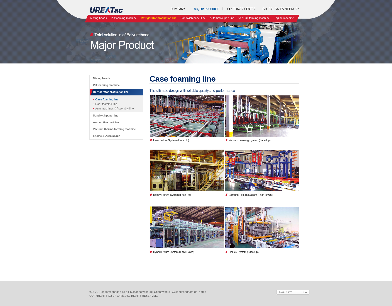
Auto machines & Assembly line (114, 108)
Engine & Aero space (106, 136)
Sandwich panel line (193, 18)
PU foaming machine (124, 18)
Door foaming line (106, 104)
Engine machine (284, 18)
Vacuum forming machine (254, 18)
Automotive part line (222, 18)
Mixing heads (98, 18)
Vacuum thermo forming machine (114, 129)
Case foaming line (106, 99)
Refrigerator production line (158, 18)
